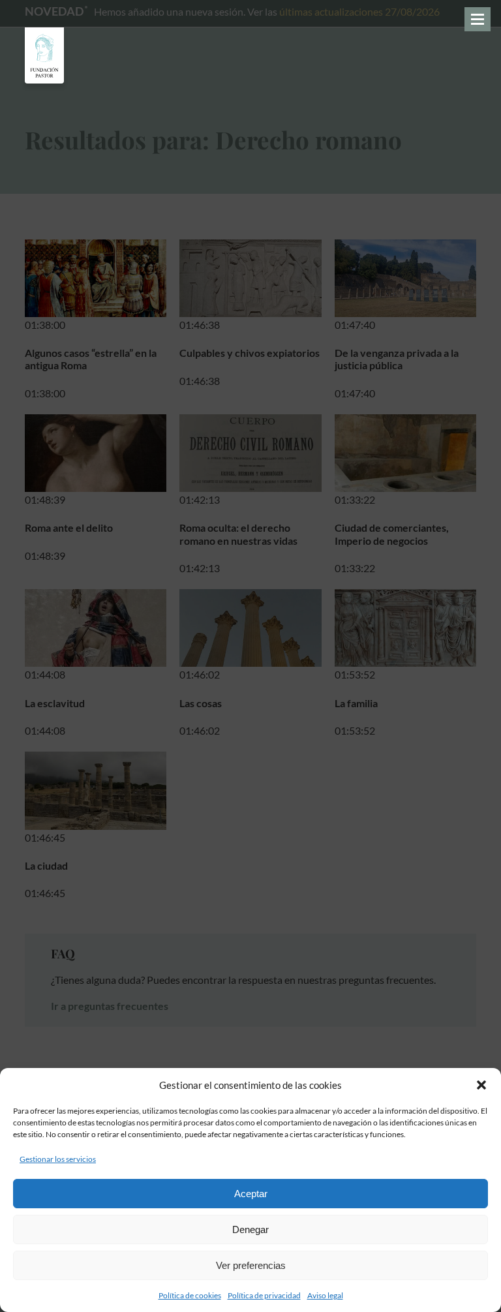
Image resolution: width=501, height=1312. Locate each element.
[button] (481, 1084)
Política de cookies (190, 1295)
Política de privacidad (264, 1295)
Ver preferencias (251, 1265)
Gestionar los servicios (58, 1159)
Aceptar (250, 1193)
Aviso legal (325, 1295)
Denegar (250, 1229)
